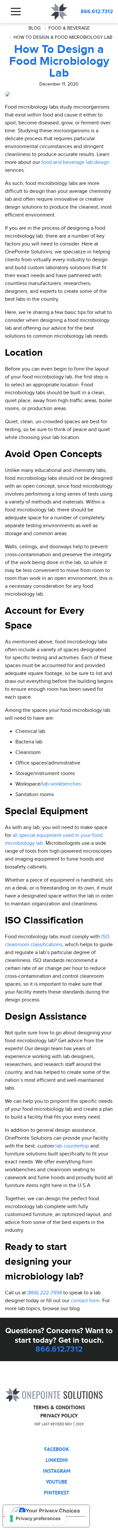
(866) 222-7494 (44, 1292)
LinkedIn (57, 1460)
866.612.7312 (97, 11)
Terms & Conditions (59, 1407)
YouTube (56, 1481)
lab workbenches (61, 784)
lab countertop (72, 1146)
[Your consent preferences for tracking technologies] (35, 1518)
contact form (85, 1300)
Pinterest (56, 1492)
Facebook (56, 1449)
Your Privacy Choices (53, 1510)
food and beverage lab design (75, 162)
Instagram (56, 1470)
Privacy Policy (59, 1415)
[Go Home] (54, 1394)
